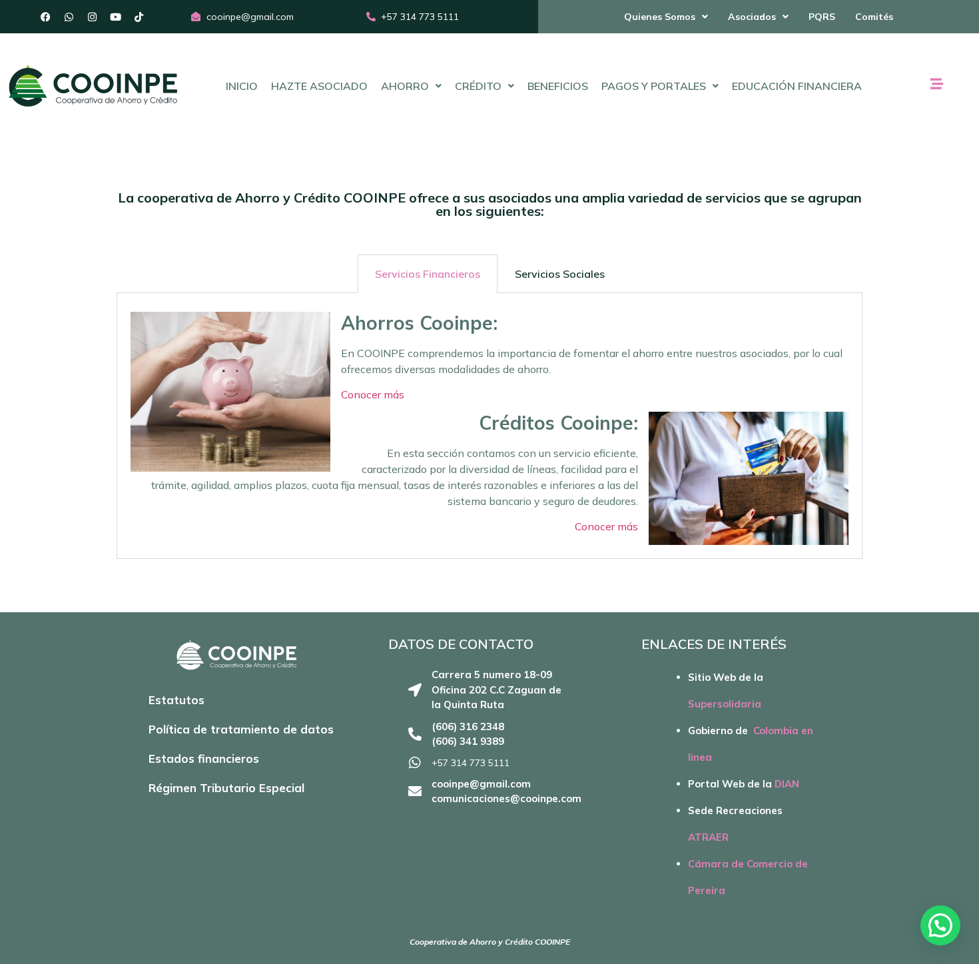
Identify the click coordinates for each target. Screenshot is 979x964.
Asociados (752, 17)
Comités (874, 17)
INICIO (242, 86)
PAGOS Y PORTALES (653, 86)
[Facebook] (46, 17)
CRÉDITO (478, 86)
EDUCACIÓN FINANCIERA (797, 86)
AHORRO (405, 86)
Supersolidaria (724, 704)
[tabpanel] (489, 426)
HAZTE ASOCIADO (319, 86)
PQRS (822, 17)
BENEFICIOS (557, 86)
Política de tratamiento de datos (241, 729)
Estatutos (176, 700)
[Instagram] (93, 17)
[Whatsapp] (69, 17)
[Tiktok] (139, 17)
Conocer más (372, 394)
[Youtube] (116, 17)
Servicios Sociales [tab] (560, 273)
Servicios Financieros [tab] (427, 273)
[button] (666, 16)
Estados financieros (204, 758)
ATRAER (708, 837)
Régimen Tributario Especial (226, 788)
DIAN (787, 783)
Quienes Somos (659, 17)
